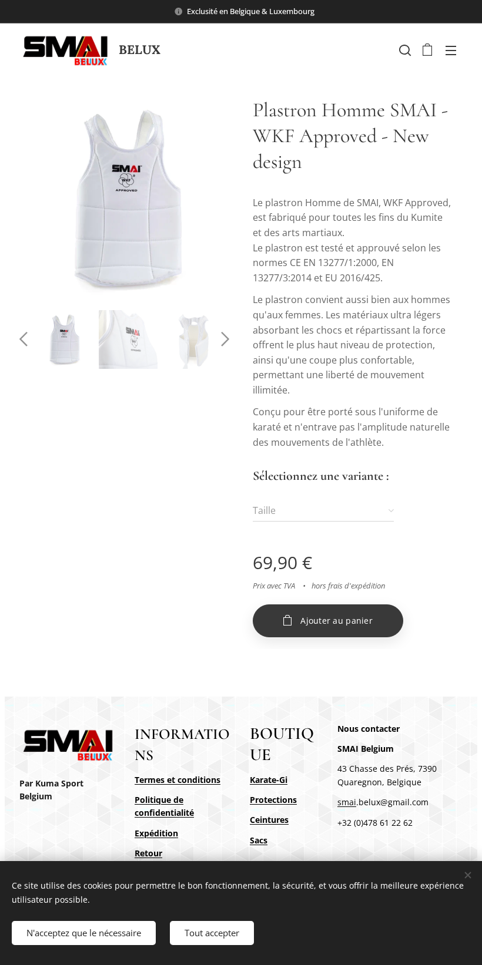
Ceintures (269, 819)
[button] (404, 50)
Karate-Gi (268, 779)
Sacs (258, 840)
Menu (451, 50)
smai (346, 802)
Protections (273, 799)
